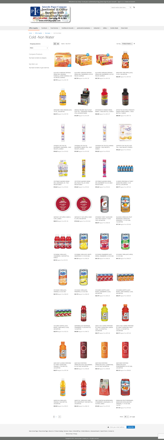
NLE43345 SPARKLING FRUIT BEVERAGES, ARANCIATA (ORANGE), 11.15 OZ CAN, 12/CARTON (124, 219)
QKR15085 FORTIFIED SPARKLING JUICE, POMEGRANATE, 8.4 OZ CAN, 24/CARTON (124, 365)
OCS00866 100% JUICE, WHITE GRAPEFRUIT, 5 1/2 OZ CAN (82, 255)
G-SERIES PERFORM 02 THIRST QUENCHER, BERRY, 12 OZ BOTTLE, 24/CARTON (124, 182)
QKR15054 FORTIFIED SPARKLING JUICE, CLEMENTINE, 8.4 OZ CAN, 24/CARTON (104, 364)
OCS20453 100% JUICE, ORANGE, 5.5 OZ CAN (60, 290)
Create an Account (129, 1)
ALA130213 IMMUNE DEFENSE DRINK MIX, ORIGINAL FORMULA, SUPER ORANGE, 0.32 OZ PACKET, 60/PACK (63, 75)
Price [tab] (31, 48)
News (70, 431)
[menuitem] (34, 28)
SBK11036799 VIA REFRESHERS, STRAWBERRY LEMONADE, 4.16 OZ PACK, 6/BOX (104, 402)
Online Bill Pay (76, 431)
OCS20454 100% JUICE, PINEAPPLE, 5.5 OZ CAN (81, 290)
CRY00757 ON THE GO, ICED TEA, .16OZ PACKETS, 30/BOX (124, 146)
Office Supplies (38, 33)
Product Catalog (59, 431)
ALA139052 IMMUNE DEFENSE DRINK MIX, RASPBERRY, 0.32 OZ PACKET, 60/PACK (104, 74)
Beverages (48, 33)
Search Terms (104, 431)
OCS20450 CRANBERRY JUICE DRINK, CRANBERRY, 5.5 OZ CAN (104, 255)
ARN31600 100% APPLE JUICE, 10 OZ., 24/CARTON (124, 73)
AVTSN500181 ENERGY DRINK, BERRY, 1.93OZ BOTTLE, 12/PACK (104, 110)
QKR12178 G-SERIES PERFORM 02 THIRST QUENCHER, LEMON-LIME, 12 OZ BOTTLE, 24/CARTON (104, 328)
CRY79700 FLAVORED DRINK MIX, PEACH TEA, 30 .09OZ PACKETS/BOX (82, 182)
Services (66, 431)
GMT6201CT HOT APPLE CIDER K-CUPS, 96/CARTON (83, 217)
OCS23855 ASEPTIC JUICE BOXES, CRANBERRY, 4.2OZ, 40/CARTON (103, 291)
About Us (51, 431)
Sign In (120, 1)
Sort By (119, 43)
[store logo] (50, 14)
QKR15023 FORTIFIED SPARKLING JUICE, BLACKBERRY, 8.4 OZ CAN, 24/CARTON (83, 364)
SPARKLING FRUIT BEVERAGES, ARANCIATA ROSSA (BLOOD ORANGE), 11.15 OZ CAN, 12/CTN (124, 403)
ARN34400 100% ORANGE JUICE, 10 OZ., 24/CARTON (63, 110)
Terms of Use (69, 434)
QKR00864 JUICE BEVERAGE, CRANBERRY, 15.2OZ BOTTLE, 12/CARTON (82, 327)
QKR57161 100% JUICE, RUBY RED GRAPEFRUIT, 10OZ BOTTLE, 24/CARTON (83, 402)
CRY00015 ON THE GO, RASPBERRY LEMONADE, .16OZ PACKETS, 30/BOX (62, 147)
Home (30, 33)
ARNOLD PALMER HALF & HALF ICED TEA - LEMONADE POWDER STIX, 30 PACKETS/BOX (83, 111)
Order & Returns (85, 431)
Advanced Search (95, 431)
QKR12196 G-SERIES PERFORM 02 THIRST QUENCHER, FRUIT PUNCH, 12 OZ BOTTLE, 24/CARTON (124, 328)
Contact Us (111, 431)
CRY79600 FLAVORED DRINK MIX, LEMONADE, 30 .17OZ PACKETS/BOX (61, 182)
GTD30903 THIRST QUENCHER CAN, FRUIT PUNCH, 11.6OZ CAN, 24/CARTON (103, 218)
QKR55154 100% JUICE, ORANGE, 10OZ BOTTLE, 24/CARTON (60, 402)
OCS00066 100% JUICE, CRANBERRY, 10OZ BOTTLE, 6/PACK (61, 256)
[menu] (82, 28)
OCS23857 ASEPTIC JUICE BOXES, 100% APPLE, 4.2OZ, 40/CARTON (61, 327)
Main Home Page (33, 431)
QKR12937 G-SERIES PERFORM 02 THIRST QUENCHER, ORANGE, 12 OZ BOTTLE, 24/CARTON (62, 365)
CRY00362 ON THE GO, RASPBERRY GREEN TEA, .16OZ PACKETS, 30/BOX (83, 147)
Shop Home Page (43, 431)
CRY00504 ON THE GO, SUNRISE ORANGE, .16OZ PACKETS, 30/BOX (104, 147)
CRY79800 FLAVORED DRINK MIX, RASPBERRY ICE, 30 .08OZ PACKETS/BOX (103, 182)
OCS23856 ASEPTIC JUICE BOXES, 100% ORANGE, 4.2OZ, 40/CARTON (124, 291)
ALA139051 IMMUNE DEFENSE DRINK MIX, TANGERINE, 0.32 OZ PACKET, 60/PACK (83, 74)
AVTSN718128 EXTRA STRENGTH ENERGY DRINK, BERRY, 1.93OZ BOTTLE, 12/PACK (125, 111)
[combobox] (121, 7)
